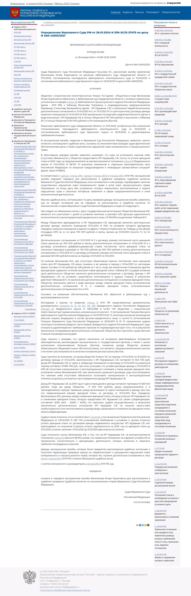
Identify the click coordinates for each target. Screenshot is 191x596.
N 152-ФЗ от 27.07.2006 (164, 239)
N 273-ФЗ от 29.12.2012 (163, 62)
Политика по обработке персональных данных (65, 590)
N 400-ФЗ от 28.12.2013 (164, 30)
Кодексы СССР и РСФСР (24, 313)
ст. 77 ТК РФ (159, 448)
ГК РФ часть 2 (20, 51)
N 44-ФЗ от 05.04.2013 (163, 252)
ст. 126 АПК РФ (160, 511)
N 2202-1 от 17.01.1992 (163, 218)
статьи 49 (72, 102)
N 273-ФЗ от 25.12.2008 (164, 108)
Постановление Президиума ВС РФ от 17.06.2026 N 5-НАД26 (24, 303)
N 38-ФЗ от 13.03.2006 (163, 121)
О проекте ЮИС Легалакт (39, 3)
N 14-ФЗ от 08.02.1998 (163, 193)
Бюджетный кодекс (22, 36)
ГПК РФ (17, 61)
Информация (17, 3)
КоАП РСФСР (20, 348)
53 (79, 306)
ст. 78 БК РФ (160, 374)
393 (94, 306)
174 (88, 306)
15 (75, 306)
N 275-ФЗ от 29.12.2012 (163, 83)
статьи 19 (129, 161)
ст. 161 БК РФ (160, 433)
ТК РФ (16, 94)
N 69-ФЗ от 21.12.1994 (163, 40)
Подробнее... (30, 309)
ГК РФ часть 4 (20, 58)
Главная (115, 12)
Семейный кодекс (22, 90)
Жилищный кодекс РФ (24, 71)
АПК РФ (17, 32)
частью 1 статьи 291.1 (72, 176)
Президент (153, 12)
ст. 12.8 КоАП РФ (161, 395)
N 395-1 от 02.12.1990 (162, 283)
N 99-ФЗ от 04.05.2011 (163, 177)
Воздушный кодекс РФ (24, 43)
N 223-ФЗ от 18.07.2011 (163, 202)
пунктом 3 (96, 417)
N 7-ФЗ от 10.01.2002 (163, 130)
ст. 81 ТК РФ (159, 358)
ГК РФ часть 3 (20, 54)
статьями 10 (66, 306)
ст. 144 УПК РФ (161, 464)
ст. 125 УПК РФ (160, 480)
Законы (139, 12)
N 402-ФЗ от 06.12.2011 (163, 152)
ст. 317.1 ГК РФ (160, 308)
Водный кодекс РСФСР (24, 316)
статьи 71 (92, 303)
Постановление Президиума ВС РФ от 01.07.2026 (24, 286)
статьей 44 (47, 309)
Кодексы (128, 12)
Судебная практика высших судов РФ (60, 22)
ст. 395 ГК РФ (160, 321)
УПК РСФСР (19, 365)
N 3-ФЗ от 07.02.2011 (163, 143)
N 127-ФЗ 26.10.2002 (162, 227)
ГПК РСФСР (19, 320)
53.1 (83, 306)
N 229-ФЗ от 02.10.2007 (164, 261)
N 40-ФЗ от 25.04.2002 (164, 52)
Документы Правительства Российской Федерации (24, 127)
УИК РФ (17, 98)
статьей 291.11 (117, 176)
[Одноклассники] (145, 524)
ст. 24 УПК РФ (160, 492)
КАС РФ (17, 75)
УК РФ (16, 101)
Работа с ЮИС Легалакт (67, 3)
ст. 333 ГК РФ (160, 299)
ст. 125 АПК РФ (160, 554)
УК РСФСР (18, 361)
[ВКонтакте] (140, 524)
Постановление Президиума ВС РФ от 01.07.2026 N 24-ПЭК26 (24, 250)
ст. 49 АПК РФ (160, 526)
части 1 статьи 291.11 (51, 458)
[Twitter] (142, 524)
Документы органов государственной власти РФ (25, 135)
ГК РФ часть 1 (20, 47)
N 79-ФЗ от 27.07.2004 (163, 71)
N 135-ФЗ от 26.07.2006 (164, 165)
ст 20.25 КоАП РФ (162, 339)
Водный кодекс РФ (22, 40)
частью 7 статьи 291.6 (95, 176)
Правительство (171, 12)
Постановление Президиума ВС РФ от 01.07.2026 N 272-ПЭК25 (24, 278)
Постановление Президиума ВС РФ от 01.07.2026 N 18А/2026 (24, 241)
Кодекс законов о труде (24, 351)
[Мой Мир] (148, 524)
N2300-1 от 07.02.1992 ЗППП (166, 96)
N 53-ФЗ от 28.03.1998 (163, 274)
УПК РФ (17, 105)
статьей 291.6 (93, 464)
